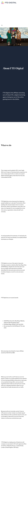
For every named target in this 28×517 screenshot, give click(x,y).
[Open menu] (2, 25)
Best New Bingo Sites (21, 265)
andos (15, 237)
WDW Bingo (5, 266)
